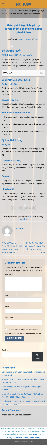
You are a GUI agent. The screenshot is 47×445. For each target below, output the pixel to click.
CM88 (34, 434)
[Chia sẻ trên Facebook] (17, 208)
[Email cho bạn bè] (26, 208)
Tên (7, 295)
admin (37, 39)
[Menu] (3, 4)
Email (7, 307)
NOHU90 (23, 4)
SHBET (19, 438)
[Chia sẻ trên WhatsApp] (13, 208)
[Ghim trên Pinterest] (30, 208)
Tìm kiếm (5, 350)
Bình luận (9, 274)
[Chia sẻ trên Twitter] (21, 208)
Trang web (9, 318)
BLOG (14, 10)
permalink (23, 219)
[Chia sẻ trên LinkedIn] (34, 208)
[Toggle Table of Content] (40, 73)
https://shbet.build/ (32, 438)
